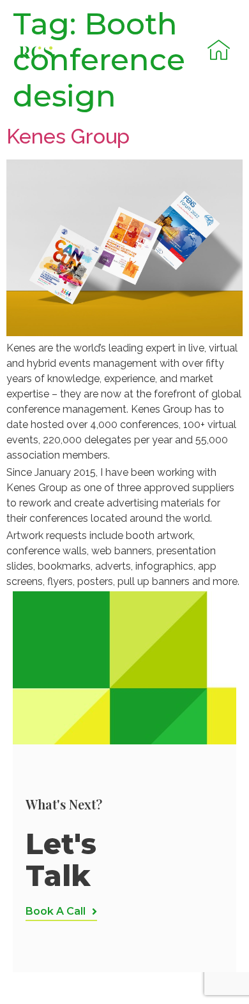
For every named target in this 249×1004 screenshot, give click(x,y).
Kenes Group (68, 136)
